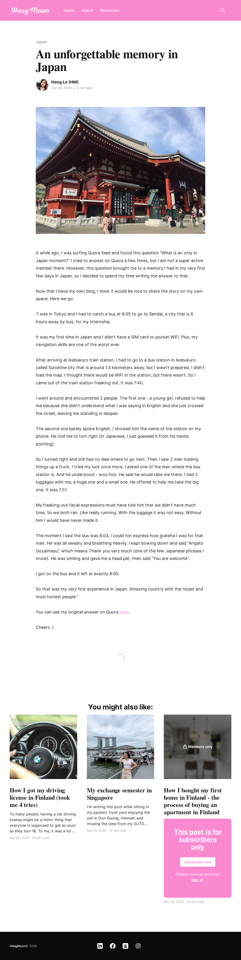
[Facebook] (113, 946)
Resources (109, 10)
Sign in (197, 879)
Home (69, 10)
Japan (41, 41)
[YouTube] (125, 946)
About (87, 10)
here (124, 612)
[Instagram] (138, 946)
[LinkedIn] (100, 946)
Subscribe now (197, 862)
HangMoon (17, 946)
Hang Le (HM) (65, 82)
